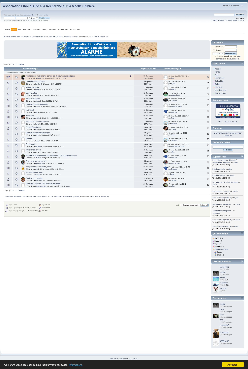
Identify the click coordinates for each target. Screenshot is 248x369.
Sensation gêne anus (34, 173)
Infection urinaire (218, 169)
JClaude (174, 101)
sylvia (91, 36)
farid (172, 78)
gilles (173, 152)
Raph (173, 118)
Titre (24, 68)
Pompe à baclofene (33, 127)
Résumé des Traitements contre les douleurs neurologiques (50, 76)
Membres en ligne (221, 249)
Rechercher (219, 78)
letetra (37, 90)
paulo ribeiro (175, 95)
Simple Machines (134, 359)
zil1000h (174, 124)
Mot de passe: (218, 50)
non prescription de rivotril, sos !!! (39, 167)
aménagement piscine (220, 191)
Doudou (174, 112)
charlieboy (224, 283)
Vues (153, 68)
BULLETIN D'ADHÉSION (228, 122)
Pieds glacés (31, 144)
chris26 (96, 36)
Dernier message (172, 68)
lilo (36, 129)
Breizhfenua (39, 163)
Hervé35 (231, 176)
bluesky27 (38, 180)
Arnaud (222, 277)
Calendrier (219, 81)
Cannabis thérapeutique (35, 82)
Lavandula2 (216, 213)
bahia (37, 124)
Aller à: (177, 205)
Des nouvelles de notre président (225, 182)
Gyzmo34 (223, 288)
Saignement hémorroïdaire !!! (37, 122)
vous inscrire (43, 15)
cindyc (37, 95)
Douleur (29, 139)
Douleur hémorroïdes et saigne (38, 133)
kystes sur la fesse (33, 99)
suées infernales (32, 87)
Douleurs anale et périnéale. (37, 104)
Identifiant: (219, 47)
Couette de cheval (177, 146)
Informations (75, 364)
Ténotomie (30, 116)
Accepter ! (233, 364)
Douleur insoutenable (34, 178)
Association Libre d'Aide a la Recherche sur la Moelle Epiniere (49, 6)
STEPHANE (224, 341)
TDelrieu (38, 78)
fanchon (38, 84)
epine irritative (31, 93)
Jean (236, 162)
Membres (218, 87)
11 (16, 64)
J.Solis (37, 118)
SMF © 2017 (123, 359)
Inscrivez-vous (220, 93)
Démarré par (32, 68)
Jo (107, 36)
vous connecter (28, 15)
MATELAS (30, 110)
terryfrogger (224, 332)
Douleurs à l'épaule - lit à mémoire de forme (43, 184)
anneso (102, 36)
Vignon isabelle (176, 106)
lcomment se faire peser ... (222, 204)
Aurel (37, 106)
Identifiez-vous (220, 90)
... (15, 64)
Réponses (145, 68)
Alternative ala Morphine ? (36, 161)
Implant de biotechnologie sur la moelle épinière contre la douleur (51, 155)
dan (36, 112)
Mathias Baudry (40, 186)
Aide (216, 75)
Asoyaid (38, 146)
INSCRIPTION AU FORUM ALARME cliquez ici (228, 20)
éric (36, 169)
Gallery (218, 84)
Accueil (218, 69)
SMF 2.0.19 (114, 359)
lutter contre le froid (33, 150)
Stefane (174, 180)
